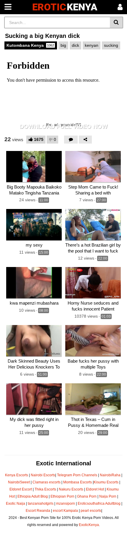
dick (75, 45)
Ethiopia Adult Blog (32, 496)
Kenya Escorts (16, 475)
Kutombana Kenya (30, 45)
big (63, 45)
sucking (111, 45)
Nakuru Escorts (71, 489)
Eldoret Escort (21, 489)
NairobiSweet (19, 482)
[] (116, 22)
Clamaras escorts (46, 482)
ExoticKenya (89, 525)
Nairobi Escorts (43, 475)
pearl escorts (91, 511)
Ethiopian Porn (62, 496)
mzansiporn (65, 503)
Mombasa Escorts (77, 482)
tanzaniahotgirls (40, 503)
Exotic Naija (15, 503)
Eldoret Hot (95, 489)
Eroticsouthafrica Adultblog (99, 503)
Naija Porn (107, 496)
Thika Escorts (45, 489)
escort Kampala (65, 511)
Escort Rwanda (38, 511)
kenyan (91, 45)
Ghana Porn (87, 496)
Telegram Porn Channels (77, 475)
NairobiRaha (110, 475)
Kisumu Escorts (106, 482)
